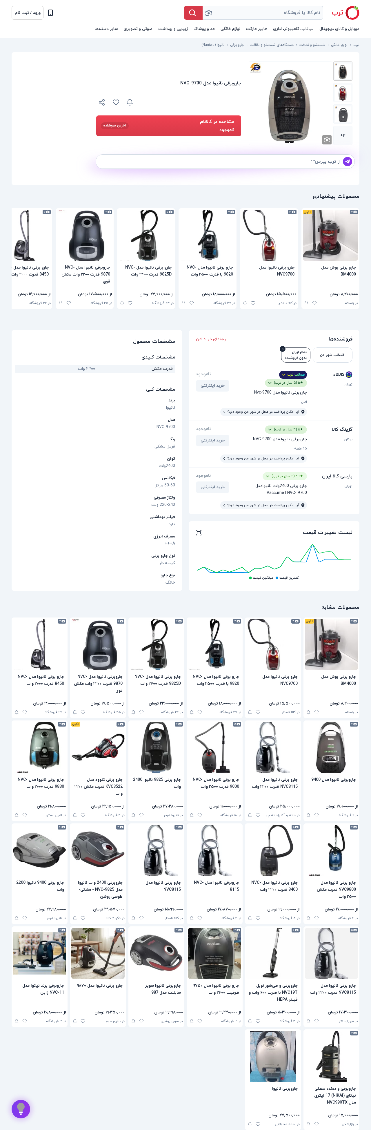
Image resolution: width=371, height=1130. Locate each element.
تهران (348, 384)
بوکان (348, 439)
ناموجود (203, 374)
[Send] (347, 161)
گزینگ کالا (342, 429)
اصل (304, 402)
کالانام (338, 375)
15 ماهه (300, 448)
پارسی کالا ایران (337, 476)
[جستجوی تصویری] (208, 13)
